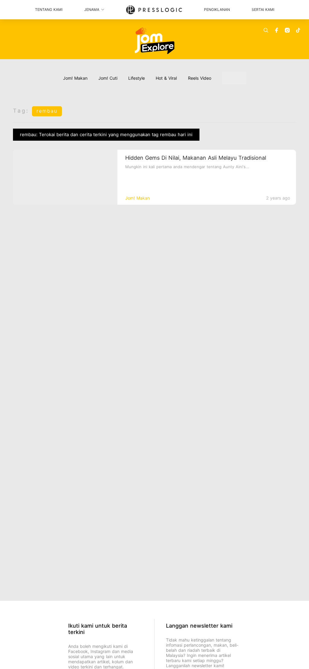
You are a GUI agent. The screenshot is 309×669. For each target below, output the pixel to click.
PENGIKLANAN (217, 9)
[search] (266, 30)
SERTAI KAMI (263, 9)
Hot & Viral (166, 78)
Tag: (21, 110)
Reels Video (199, 78)
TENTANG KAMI (48, 9)
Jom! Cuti (107, 78)
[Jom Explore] (154, 40)
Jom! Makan (75, 78)
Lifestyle (136, 78)
